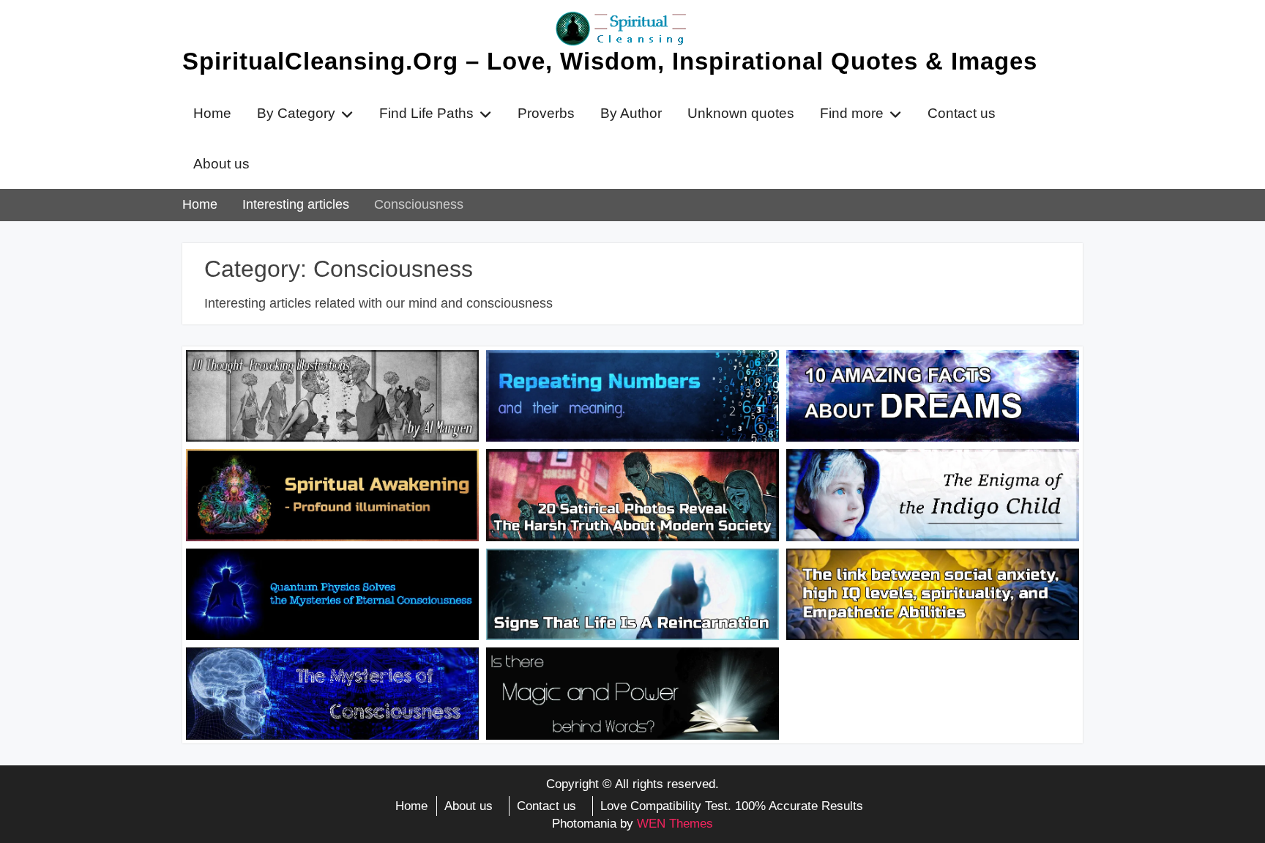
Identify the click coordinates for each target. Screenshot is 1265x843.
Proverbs (546, 113)
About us (221, 163)
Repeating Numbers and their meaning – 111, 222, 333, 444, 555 (632, 382)
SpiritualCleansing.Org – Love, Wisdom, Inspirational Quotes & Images (609, 61)
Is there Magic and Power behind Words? (608, 680)
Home (212, 113)
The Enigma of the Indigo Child (902, 472)
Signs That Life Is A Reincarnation (610, 571)
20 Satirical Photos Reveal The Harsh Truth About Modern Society (622, 481)
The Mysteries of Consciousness (307, 670)
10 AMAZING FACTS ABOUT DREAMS (929, 373)
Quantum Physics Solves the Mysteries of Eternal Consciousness (327, 581)
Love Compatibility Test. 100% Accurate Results (731, 806)
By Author (631, 113)
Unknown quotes (740, 113)
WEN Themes (675, 824)
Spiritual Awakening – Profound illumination (302, 481)
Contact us (962, 113)
